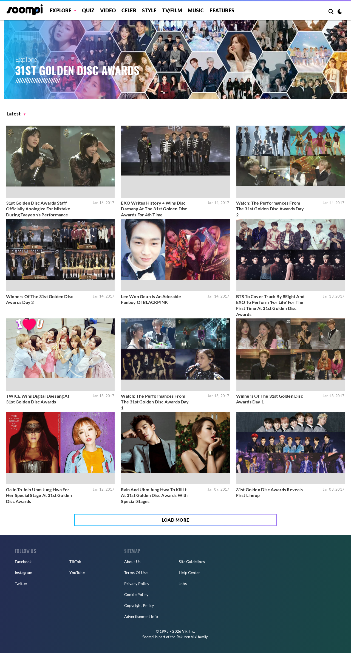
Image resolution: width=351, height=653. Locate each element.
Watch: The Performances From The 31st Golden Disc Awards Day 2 (270, 208)
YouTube (76, 572)
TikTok (75, 561)
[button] (16, 114)
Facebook (23, 561)
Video (108, 10)
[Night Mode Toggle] (339, 12)
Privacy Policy (136, 583)
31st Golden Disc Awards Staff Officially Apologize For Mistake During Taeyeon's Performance (38, 208)
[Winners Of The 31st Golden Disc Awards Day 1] (290, 354)
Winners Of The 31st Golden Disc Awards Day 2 (39, 299)
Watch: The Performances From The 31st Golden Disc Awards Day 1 (155, 401)
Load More (175, 519)
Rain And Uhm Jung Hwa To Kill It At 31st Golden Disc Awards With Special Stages (154, 495)
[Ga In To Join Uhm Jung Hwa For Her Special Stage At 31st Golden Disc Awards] (60, 448)
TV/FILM (172, 10)
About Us (132, 561)
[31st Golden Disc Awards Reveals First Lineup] (290, 448)
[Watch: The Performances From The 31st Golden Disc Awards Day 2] (290, 162)
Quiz (88, 10)
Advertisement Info (141, 616)
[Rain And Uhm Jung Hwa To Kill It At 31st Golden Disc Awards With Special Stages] (175, 448)
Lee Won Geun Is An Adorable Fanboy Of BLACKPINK (151, 299)
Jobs (183, 583)
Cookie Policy (136, 594)
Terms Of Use (136, 572)
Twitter (21, 583)
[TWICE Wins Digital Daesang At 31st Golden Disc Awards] (60, 354)
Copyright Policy (139, 605)
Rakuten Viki (187, 637)
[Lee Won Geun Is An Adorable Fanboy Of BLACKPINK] (175, 255)
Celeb (128, 10)
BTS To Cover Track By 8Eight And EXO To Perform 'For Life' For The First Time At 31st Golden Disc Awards (270, 305)
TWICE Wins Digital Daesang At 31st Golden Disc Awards (37, 399)
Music (196, 10)
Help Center (189, 572)
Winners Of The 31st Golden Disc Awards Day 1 (269, 399)
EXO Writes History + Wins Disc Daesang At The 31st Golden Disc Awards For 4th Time (154, 208)
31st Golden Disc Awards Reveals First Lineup (269, 492)
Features (222, 10)
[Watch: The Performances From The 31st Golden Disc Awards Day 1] (175, 354)
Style (149, 10)
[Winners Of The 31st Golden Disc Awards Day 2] (60, 255)
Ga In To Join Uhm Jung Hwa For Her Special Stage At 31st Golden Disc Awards (39, 495)
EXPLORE (60, 10)
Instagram (23, 572)
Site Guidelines (192, 561)
